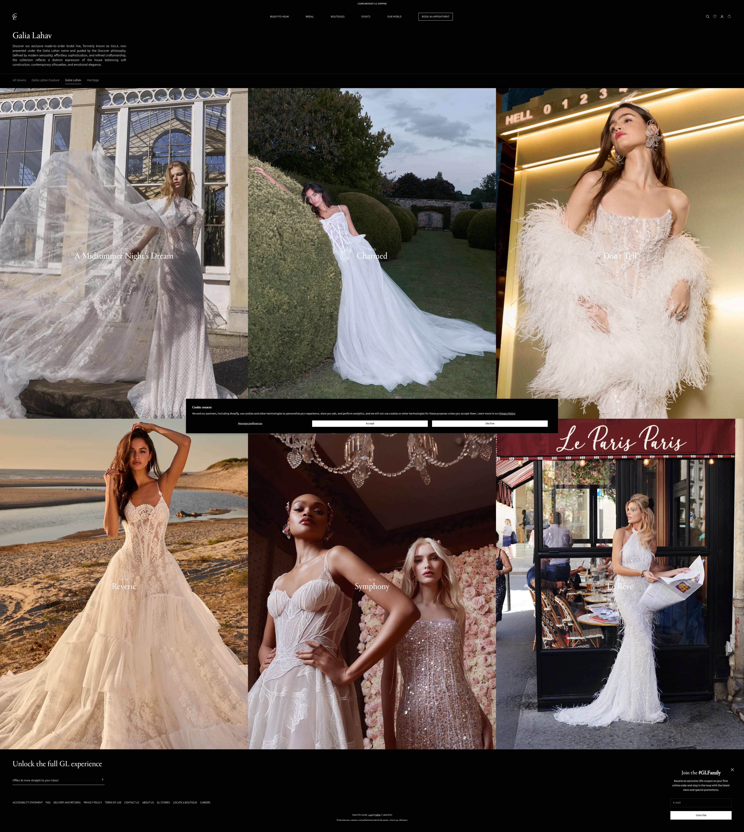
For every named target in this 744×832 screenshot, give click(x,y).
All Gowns (19, 80)
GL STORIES (163, 802)
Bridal (310, 16)
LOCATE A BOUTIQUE (185, 802)
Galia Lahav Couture (45, 80)
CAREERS (205, 802)
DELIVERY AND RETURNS (67, 802)
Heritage (93, 80)
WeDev (378, 815)
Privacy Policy (507, 413)
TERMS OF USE (113, 802)
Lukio (371, 815)
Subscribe (701, 815)
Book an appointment (436, 16)
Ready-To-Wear (279, 16)
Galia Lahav (73, 80)
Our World (394, 16)
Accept (370, 423)
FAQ (48, 802)
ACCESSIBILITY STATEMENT (28, 802)
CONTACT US (131, 802)
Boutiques (337, 16)
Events (366, 16)
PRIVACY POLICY (93, 802)
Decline (490, 423)
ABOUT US (148, 802)
